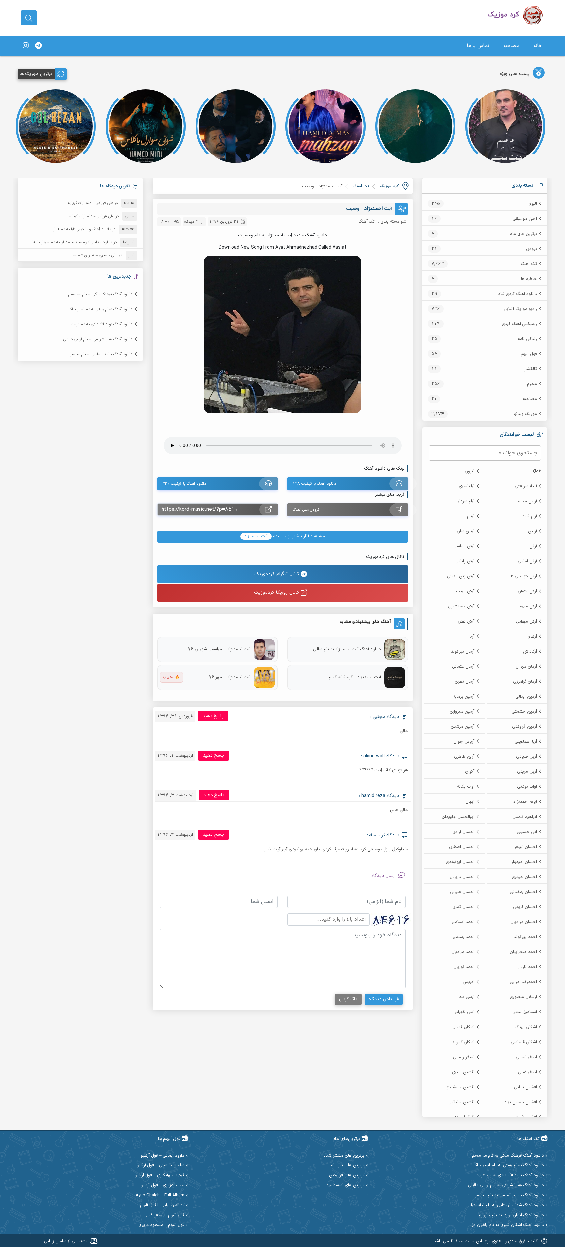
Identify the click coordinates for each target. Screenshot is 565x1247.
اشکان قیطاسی (524, 1042)
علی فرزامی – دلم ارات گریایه (90, 203)
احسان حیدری (524, 877)
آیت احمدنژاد (525, 802)
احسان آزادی (463, 832)
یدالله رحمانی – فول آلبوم (162, 1205)
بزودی (531, 249)
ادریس (468, 982)
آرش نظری (465, 621)
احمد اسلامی (463, 922)
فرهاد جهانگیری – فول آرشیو (159, 1176)
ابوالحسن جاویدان (458, 817)
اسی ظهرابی (463, 1012)
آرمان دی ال (526, 666)
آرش (533, 546)
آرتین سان (465, 531)
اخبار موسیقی (525, 219)
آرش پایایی (464, 561)
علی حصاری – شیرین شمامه (95, 255)
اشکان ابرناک (526, 1027)
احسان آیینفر (525, 847)
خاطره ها (529, 279)
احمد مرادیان (462, 952)
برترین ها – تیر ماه (347, 1165)
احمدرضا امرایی (523, 982)
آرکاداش (530, 651)
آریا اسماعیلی (526, 741)
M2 (538, 471)
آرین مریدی (527, 772)
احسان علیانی (462, 892)
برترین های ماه (523, 234)
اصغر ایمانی (526, 1057)
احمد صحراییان (523, 952)
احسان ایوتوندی (460, 862)
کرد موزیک (389, 186)
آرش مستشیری (461, 606)
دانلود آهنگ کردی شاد (517, 294)
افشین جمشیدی (459, 1087)
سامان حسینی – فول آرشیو (160, 1165)
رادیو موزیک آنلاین (520, 309)
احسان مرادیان (523, 922)
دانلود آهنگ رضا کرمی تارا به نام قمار (82, 229)
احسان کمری (463, 907)
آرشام (532, 636)
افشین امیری (463, 1072)
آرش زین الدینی (460, 576)
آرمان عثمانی (463, 666)
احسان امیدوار (524, 862)
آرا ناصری (466, 486)
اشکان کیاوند (463, 1042)
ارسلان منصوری (523, 997)
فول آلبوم (529, 354)
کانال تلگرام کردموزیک (277, 574)
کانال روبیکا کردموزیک (277, 592)
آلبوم (533, 204)
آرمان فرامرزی (525, 681)
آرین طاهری (464, 756)
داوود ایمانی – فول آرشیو (162, 1156)
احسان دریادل (462, 877)
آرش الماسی (464, 546)
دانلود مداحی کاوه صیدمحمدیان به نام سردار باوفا (72, 242)
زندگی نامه (527, 339)
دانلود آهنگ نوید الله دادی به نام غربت (101, 324)
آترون (469, 471)
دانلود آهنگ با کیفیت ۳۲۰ (184, 484)
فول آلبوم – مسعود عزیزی (161, 1225)
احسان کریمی (525, 907)
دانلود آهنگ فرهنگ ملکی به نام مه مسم (100, 294)
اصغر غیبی (527, 1072)
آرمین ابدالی (526, 696)
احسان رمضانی (523, 892)
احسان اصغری (461, 847)
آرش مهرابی (526, 621)
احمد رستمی (463, 937)
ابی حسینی (527, 832)
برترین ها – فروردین (346, 1176)
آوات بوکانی (527, 787)
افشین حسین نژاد (521, 1102)
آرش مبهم (528, 606)
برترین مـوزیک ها (36, 74)
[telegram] (38, 46)
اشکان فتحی (463, 1027)
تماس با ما (478, 46)
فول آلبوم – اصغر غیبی (164, 1215)
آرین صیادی (526, 756)
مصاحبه (511, 46)
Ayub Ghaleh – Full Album (160, 1195)
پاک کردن (348, 999)
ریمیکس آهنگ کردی (519, 324)
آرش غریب (465, 591)
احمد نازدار (527, 967)
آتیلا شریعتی (526, 486)
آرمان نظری (464, 681)
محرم (532, 384)
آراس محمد (527, 501)
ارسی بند (466, 997)
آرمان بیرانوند (462, 651)
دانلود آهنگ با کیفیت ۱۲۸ (314, 484)
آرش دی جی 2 (523, 576)
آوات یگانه (465, 787)
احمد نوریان (464, 967)
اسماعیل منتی (524, 1012)
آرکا (471, 636)
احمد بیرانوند (525, 937)
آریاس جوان (464, 741)
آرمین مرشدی (462, 726)
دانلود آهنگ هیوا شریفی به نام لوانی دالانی (97, 339)
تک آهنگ (529, 264)
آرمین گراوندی (524, 726)
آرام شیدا (529, 516)
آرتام (470, 516)
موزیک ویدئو (525, 414)
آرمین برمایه (463, 696)
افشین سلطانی (461, 1102)
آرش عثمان (527, 591)
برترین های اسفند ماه (345, 1185)
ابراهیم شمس (524, 817)
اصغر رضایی (463, 1057)
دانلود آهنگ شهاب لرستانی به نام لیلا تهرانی (505, 1205)
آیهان (469, 802)
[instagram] (25, 46)
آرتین (532, 531)
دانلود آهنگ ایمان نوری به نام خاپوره (511, 1215)
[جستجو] (29, 18)
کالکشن (530, 369)
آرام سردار (466, 501)
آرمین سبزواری (462, 711)
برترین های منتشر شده (343, 1156)
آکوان (469, 772)
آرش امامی (527, 561)
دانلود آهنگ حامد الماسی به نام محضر (101, 354)
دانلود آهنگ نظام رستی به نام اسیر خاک (100, 309)
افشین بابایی (525, 1087)
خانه (537, 46)
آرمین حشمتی (524, 711)
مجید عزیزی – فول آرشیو (162, 1185)
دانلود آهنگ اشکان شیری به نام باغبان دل (507, 1225)
